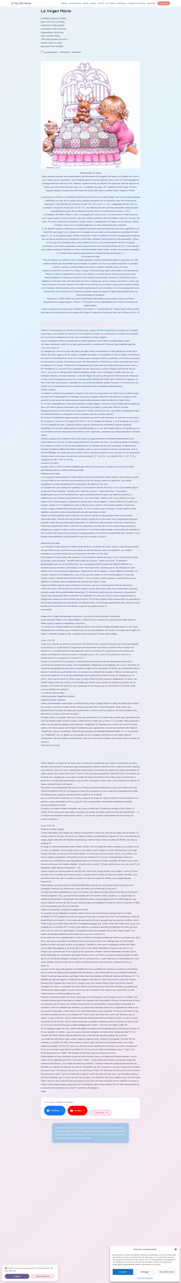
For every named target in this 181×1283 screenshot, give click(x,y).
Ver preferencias (166, 1272)
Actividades (110, 3)
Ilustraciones (75, 3)
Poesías (64, 3)
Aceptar (123, 1272)
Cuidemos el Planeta (136, 3)
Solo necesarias (43, 1276)
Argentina (121, 3)
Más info (12, 1271)
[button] (175, 1249)
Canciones (150, 3)
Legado (93, 3)
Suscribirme (163, 3)
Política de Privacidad (145, 1278)
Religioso (76, 52)
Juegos (101, 3)
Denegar (145, 1272)
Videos (85, 3)
